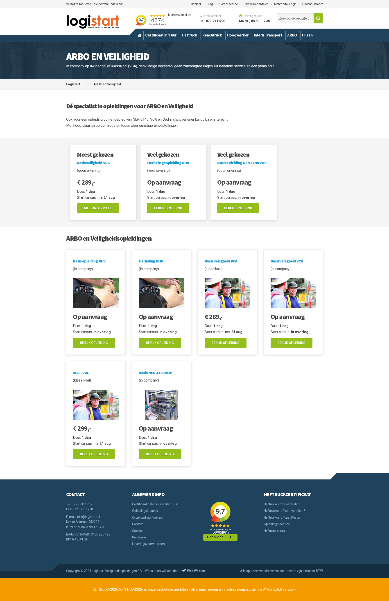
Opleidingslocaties (145, 511)
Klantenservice (228, 4)
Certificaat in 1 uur (161, 35)
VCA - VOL (81, 372)
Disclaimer (139, 537)
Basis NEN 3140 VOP (155, 372)
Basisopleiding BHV (89, 261)
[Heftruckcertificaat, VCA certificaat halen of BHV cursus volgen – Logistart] (139, 35)
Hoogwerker (238, 35)
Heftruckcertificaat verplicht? (284, 511)
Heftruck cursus (275, 531)
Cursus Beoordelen (256, 4)
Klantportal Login (285, 4)
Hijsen (307, 35)
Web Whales (196, 571)
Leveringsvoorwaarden (148, 544)
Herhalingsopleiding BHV (168, 162)
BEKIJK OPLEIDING (168, 208)
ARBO (292, 35)
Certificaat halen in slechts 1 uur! (155, 504)
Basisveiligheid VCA (93, 162)
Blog (210, 4)
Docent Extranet (312, 4)
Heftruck (189, 35)
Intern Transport (268, 35)
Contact (196, 4)
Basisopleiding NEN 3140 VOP (242, 162)
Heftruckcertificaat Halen (281, 504)
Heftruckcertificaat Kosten (282, 517)
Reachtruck (212, 35)
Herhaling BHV (151, 261)
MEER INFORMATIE (98, 208)
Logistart (73, 84)
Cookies (137, 531)
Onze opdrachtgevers (147, 517)
